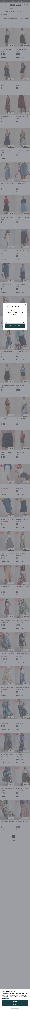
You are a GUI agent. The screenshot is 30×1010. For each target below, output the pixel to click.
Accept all (15, 1001)
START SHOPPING (15, 326)
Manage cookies (15, 1008)
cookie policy (8, 998)
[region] (15, 999)
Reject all (15, 1004)
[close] (25, 304)
